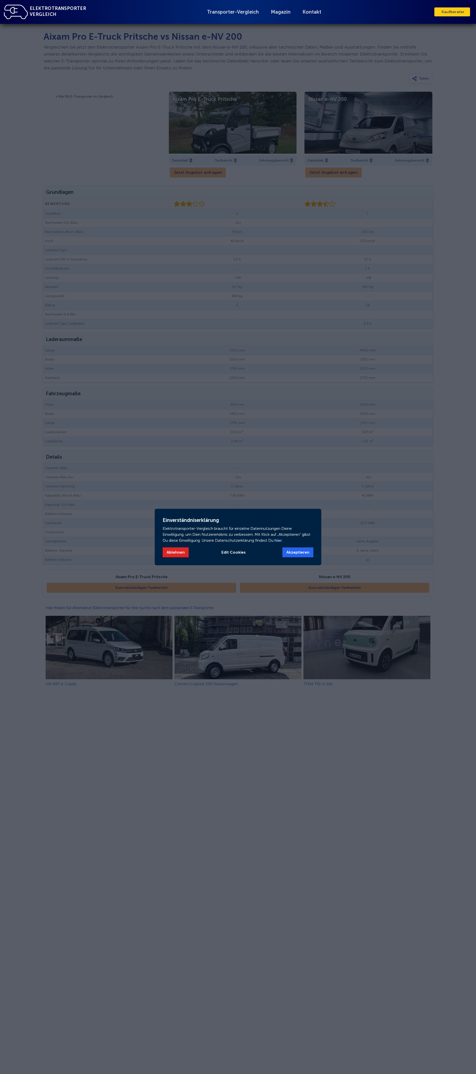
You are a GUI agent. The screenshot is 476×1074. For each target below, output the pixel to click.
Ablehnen (176, 552)
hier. (278, 540)
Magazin (281, 12)
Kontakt (311, 12)
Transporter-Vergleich (233, 12)
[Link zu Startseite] (16, 12)
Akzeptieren (297, 552)
